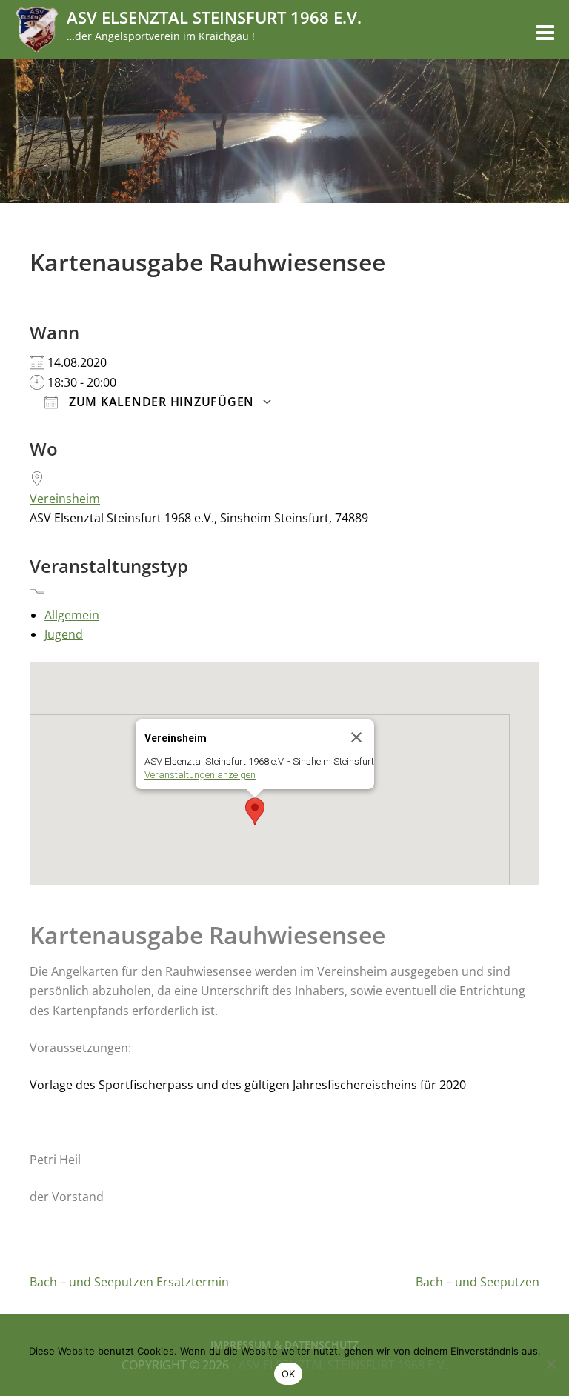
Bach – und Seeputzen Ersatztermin (129, 1282)
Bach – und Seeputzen (477, 1282)
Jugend (63, 634)
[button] (254, 811)
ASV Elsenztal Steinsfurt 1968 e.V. (214, 17)
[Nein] (550, 1364)
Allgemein (71, 615)
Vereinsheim (65, 499)
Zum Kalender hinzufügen (159, 402)
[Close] (356, 737)
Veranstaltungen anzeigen (200, 774)
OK (289, 1374)
